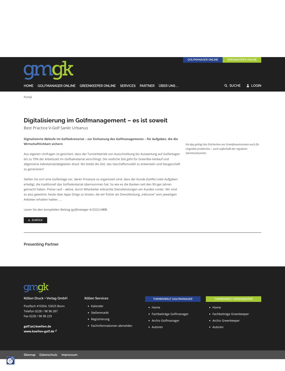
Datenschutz (48, 354)
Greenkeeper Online (98, 86)
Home (28, 86)
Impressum (70, 354)
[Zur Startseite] (48, 70)
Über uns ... (168, 86)
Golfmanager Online (57, 86)
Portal (28, 97)
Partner (147, 86)
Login (254, 86)
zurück (37, 220)
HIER (103, 209)
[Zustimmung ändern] (11, 360)
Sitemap (29, 354)
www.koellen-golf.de (39, 331)
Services (128, 86)
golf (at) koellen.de (37, 326)
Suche (232, 86)
